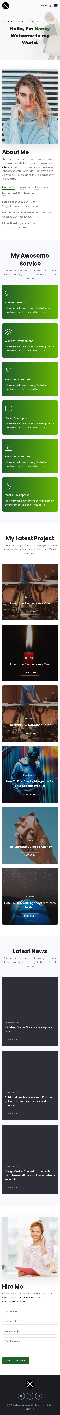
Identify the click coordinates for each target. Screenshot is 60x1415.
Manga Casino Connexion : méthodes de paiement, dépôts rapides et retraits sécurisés (30, 1175)
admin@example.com (14, 1301)
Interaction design (19, 223)
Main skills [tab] (8, 187)
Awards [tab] (25, 187)
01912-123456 (25, 1297)
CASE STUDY (30, 611)
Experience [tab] (42, 187)
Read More (13, 1039)
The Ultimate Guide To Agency (30, 847)
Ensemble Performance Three (30, 725)
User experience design (19, 202)
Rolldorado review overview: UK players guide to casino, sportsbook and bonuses (29, 1101)
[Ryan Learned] (5, 5)
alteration (7, 167)
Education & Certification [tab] (18, 193)
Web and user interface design (28, 212)
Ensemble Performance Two (30, 664)
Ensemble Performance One (30, 603)
